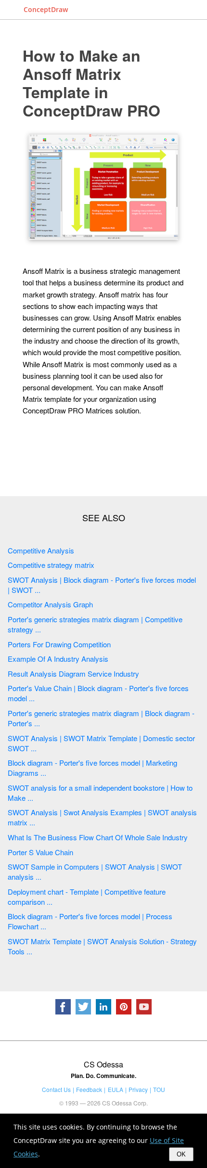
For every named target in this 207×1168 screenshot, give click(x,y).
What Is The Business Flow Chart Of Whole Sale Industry (98, 837)
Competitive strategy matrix (51, 565)
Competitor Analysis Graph (50, 604)
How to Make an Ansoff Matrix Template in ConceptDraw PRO (91, 82)
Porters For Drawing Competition (59, 644)
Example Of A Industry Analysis (58, 659)
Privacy (138, 1089)
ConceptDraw (46, 9)
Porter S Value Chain (40, 852)
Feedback (89, 1089)
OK (181, 1154)
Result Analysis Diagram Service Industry (73, 673)
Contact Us (56, 1089)
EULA (115, 1089)
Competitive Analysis (41, 550)
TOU (159, 1089)
